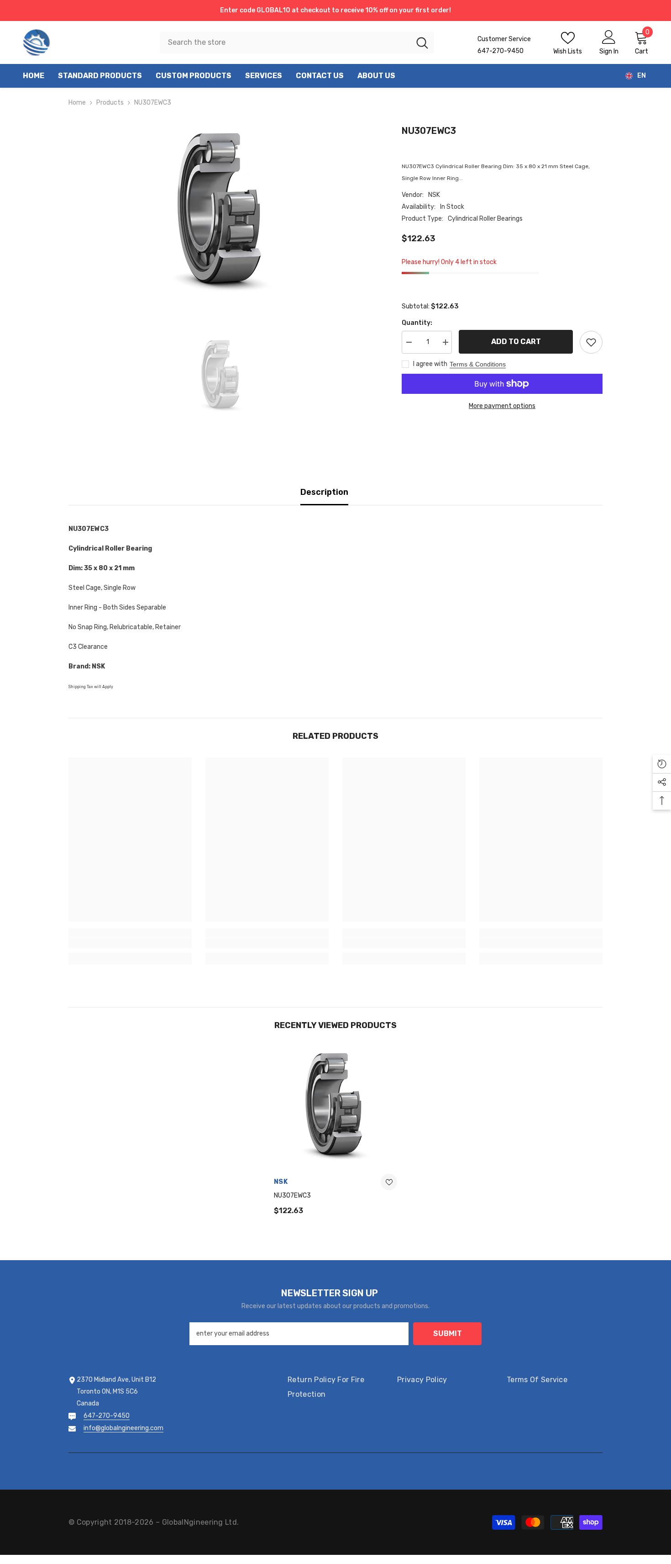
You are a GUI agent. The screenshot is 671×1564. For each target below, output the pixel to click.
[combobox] (285, 42)
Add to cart (516, 341)
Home (77, 102)
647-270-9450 (107, 1416)
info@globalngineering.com (123, 1428)
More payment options (502, 406)
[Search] (297, 42)
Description (324, 492)
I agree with (430, 364)
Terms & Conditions (478, 364)
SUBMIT (447, 1333)
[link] (130, 943)
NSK (434, 195)
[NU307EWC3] (335, 1108)
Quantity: (417, 323)
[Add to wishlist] (591, 342)
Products (110, 102)
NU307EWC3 (292, 1195)
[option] (221, 215)
